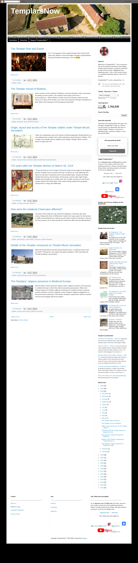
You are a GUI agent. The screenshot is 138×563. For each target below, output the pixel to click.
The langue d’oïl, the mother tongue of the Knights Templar (117, 293)
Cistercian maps (92, 36)
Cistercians (37, 239)
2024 (102, 391)
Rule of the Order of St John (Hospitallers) (111, 375)
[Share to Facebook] (34, 80)
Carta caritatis (30, 239)
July (103, 407)
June (104, 410)
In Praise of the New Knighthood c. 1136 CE (112, 366)
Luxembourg (52, 36)
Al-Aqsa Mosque (22, 275)
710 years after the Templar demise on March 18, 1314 (42, 165)
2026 (102, 386)
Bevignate (20, 121)
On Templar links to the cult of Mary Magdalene (117, 306)
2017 (102, 471)
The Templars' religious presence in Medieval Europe (41, 281)
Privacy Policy (15, 514)
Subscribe (112, 151)
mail (123, 80)
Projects (53, 503)
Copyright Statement (17, 510)
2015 (102, 477)
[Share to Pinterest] (36, 80)
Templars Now (21, 36)
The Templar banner (115, 277)
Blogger (84, 538)
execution (26, 203)
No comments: (17, 80)
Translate (113, 98)
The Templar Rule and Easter (27, 48)
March (104, 418)
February (105, 449)
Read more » (15, 75)
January (104, 451)
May (103, 413)
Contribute (13, 40)
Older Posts (87, 317)
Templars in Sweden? (115, 319)
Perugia (36, 121)
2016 (102, 474)
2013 (102, 482)
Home (11, 36)
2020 (102, 463)
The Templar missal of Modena (28, 88)
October (104, 399)
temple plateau (51, 159)
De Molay (20, 203)
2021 (102, 460)
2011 (102, 487)
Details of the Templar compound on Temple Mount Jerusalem (46, 245)
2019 (102, 466)
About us (13, 503)
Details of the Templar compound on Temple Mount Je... (113, 440)
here (121, 352)
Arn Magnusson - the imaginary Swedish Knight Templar (117, 233)
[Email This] (28, 80)
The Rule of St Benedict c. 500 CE (109, 339)
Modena (30, 121)
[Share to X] (32, 80)
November (105, 396)
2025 (102, 388)
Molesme (49, 239)
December (105, 393)
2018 (102, 468)
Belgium (41, 36)
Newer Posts (15, 317)
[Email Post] (24, 80)
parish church (26, 311)
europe (19, 311)
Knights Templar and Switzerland (115, 248)
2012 (102, 485)
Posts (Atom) (24, 320)
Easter (19, 83)
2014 (102, 479)
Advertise (23, 40)
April (103, 415)
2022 (102, 458)
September (105, 402)
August (104, 404)
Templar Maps (77, 36)
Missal (26, 121)
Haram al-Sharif (22, 159)
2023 (102, 455)
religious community (36, 311)
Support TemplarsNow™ (39, 40)
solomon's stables (32, 159)
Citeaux (44, 239)
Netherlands (64, 36)
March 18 (32, 203)
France (32, 36)
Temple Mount (42, 159)
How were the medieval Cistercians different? (36, 209)
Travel (117, 36)
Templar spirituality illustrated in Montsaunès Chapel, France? (118, 263)
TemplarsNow (35, 11)
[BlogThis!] (30, 80)
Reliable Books (106, 36)
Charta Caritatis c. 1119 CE (106, 346)
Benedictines (21, 239)
